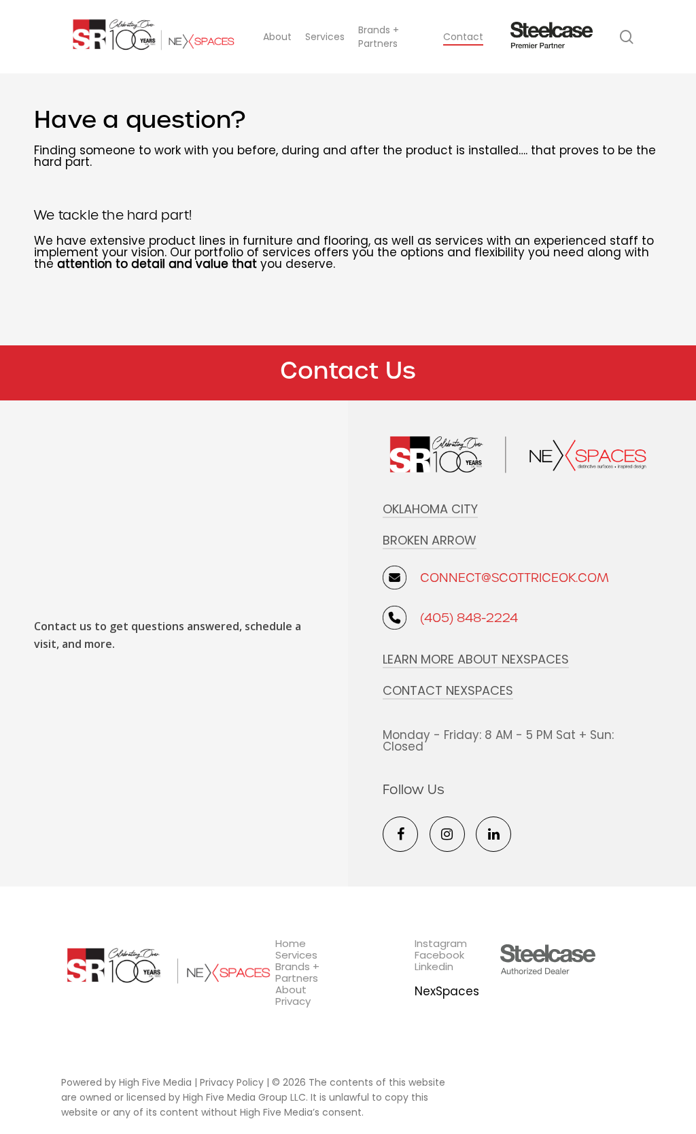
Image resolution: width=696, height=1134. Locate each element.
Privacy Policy (232, 1082)
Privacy (293, 1001)
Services (296, 955)
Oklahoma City (430, 509)
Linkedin (434, 966)
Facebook (439, 955)
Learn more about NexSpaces (476, 659)
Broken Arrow (429, 540)
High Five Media (155, 1082)
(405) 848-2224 (469, 617)
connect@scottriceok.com (514, 577)
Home (290, 943)
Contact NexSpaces (448, 691)
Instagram (441, 943)
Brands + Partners (297, 972)
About (291, 989)
